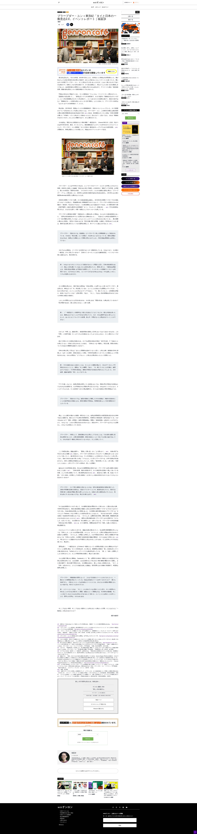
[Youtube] (126, 807)
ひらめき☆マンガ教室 (108, 797)
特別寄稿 (124, 43)
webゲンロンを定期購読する (130, 186)
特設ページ (98, 700)
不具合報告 (130, 193)
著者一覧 (130, 19)
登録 (120, 825)
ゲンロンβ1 (60, 12)
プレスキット (63, 822)
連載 (123, 90)
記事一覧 (130, 16)
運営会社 (62, 818)
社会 (123, 81)
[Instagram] (116, 807)
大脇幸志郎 (127, 81)
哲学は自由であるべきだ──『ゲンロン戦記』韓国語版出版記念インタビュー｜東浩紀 (130, 60)
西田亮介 (75, 795)
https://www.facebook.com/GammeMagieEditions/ (96, 662)
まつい (128, 98)
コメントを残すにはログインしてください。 (88, 771)
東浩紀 (58, 795)
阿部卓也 (127, 73)
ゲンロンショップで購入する (98, 704)
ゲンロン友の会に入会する (130, 190)
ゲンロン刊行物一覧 (130, 182)
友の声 (92, 7)
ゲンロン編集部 (91, 794)
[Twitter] (120, 807)
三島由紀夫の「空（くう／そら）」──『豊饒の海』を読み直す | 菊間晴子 (130, 40)
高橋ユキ (129, 55)
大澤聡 (78, 795)
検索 (137, 12)
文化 (123, 64)
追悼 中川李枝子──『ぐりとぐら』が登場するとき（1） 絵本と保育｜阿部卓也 (130, 70)
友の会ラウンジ (105, 7)
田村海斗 (127, 90)
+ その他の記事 (75, 755)
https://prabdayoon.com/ (109, 642)
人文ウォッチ (98, 7)
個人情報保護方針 (64, 816)
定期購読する (127, 2)
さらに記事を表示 (130, 170)
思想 (64, 12)
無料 (67, 12)
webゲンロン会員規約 (65, 814)
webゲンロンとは (64, 811)
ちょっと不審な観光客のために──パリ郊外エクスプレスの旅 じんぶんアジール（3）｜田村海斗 (130, 87)
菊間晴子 (129, 43)
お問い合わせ (63, 820)
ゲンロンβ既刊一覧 (130, 178)
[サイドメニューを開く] (58, 2)
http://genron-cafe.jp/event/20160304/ (83, 629)
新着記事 (124, 55)
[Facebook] (113, 807)
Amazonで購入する (98, 708)
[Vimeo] (123, 807)
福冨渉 (59, 21)
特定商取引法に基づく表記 (66, 812)
